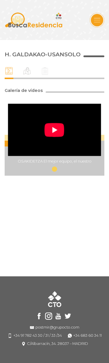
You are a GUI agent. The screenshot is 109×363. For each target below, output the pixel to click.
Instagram (48, 316)
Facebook (39, 316)
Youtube (58, 316)
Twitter (68, 316)
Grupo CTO (34, 20)
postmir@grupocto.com (57, 327)
